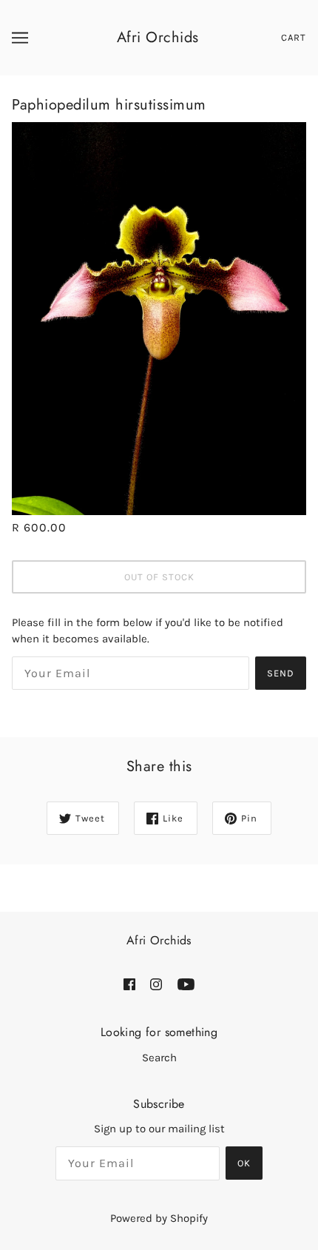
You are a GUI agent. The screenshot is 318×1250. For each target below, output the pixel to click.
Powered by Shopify (159, 1218)
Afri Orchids (158, 37)
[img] (129, 984)
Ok (244, 1163)
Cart (293, 37)
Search (159, 1057)
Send (280, 673)
